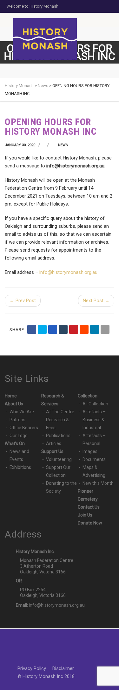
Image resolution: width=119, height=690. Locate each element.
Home (11, 395)
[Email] (105, 329)
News (63, 145)
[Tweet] (42, 329)
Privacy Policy (31, 668)
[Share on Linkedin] (94, 329)
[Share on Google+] (52, 329)
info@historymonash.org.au (57, 605)
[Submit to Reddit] (84, 329)
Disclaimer (63, 668)
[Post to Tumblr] (63, 329)
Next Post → (96, 300)
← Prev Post (23, 300)
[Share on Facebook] (31, 329)
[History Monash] (45, 39)
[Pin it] (73, 329)
